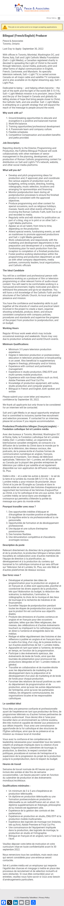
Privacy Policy (44, 898)
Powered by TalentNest (29, 898)
